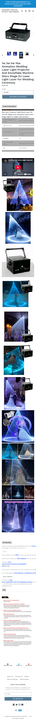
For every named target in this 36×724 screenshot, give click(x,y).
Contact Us (18, 676)
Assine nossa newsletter (18, 684)
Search (27, 676)
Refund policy (24, 679)
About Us (10, 676)
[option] (9, 53)
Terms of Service (12, 679)
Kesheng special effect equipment (10, 11)
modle (4, 89)
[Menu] (33, 11)
